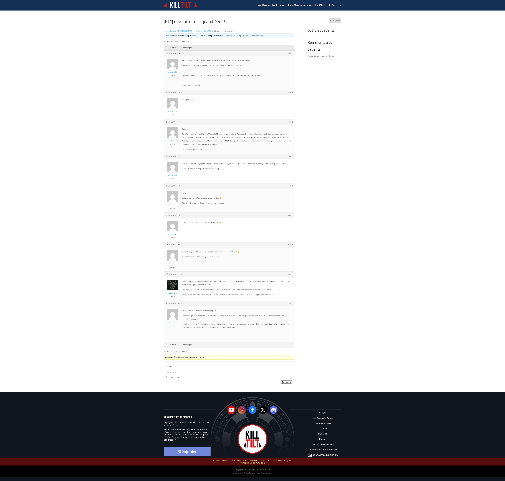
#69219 (290, 274)
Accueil (166, 31)
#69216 (290, 245)
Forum (322, 439)
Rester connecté (175, 377)
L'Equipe (322, 434)
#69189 (290, 53)
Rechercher (335, 20)
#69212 (290, 215)
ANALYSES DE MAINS (184, 31)
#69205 (290, 156)
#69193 (290, 122)
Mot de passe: (171, 372)
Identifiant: (170, 366)
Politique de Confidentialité (323, 449)
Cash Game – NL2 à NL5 (202, 31)
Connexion (286, 382)
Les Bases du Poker (271, 5)
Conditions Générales (323, 444)
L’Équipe (335, 5)
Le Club (320, 5)
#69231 (290, 303)
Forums (173, 31)
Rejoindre (188, 451)
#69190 (290, 92)
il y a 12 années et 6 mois (254, 36)
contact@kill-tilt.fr (325, 455)
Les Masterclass (299, 5)
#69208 (290, 186)
